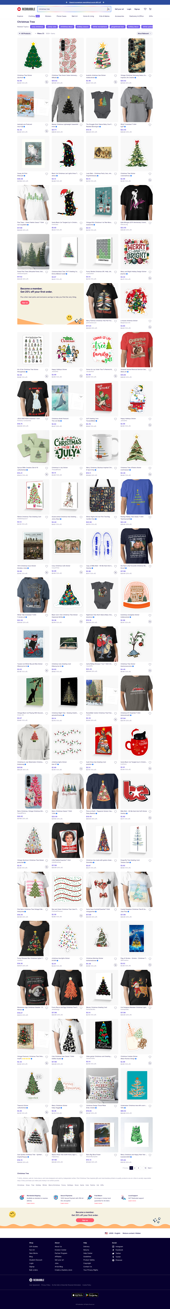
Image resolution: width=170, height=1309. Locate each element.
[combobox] (74, 9)
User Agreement (34, 1285)
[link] (37, 26)
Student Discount (35, 1260)
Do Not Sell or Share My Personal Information (66, 1285)
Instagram (119, 1246)
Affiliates (58, 1257)
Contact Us (87, 1267)
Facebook (119, 1250)
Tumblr (118, 1257)
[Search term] (108, 9)
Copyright (87, 1263)
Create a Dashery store (63, 1270)
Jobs (56, 1263)
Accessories (119, 16)
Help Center (87, 1253)
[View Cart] (150, 9)
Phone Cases (61, 16)
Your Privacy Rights (90, 1270)
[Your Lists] (145, 9)
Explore (20, 16)
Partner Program (61, 1253)
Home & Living (88, 16)
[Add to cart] (46, 82)
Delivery (86, 1246)
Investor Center (60, 1250)
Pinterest (119, 1260)
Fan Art (32, 1250)
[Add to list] (46, 75)
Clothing (34, 16)
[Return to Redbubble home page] (26, 9)
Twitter (118, 1253)
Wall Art (75, 16)
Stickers (48, 16)
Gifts (151, 16)
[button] (85, 2)
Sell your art (59, 1260)
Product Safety (89, 1260)
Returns (86, 1250)
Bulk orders (33, 1270)
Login (31, 1263)
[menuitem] (20, 16)
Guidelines (87, 1257)
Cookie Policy (86, 1285)
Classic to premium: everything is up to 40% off (85, 2)
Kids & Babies (104, 16)
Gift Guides (33, 1246)
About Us (58, 1246)
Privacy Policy (45, 1285)
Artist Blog (59, 1267)
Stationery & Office (136, 16)
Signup (31, 1267)
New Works (33, 1253)
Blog (31, 1257)
